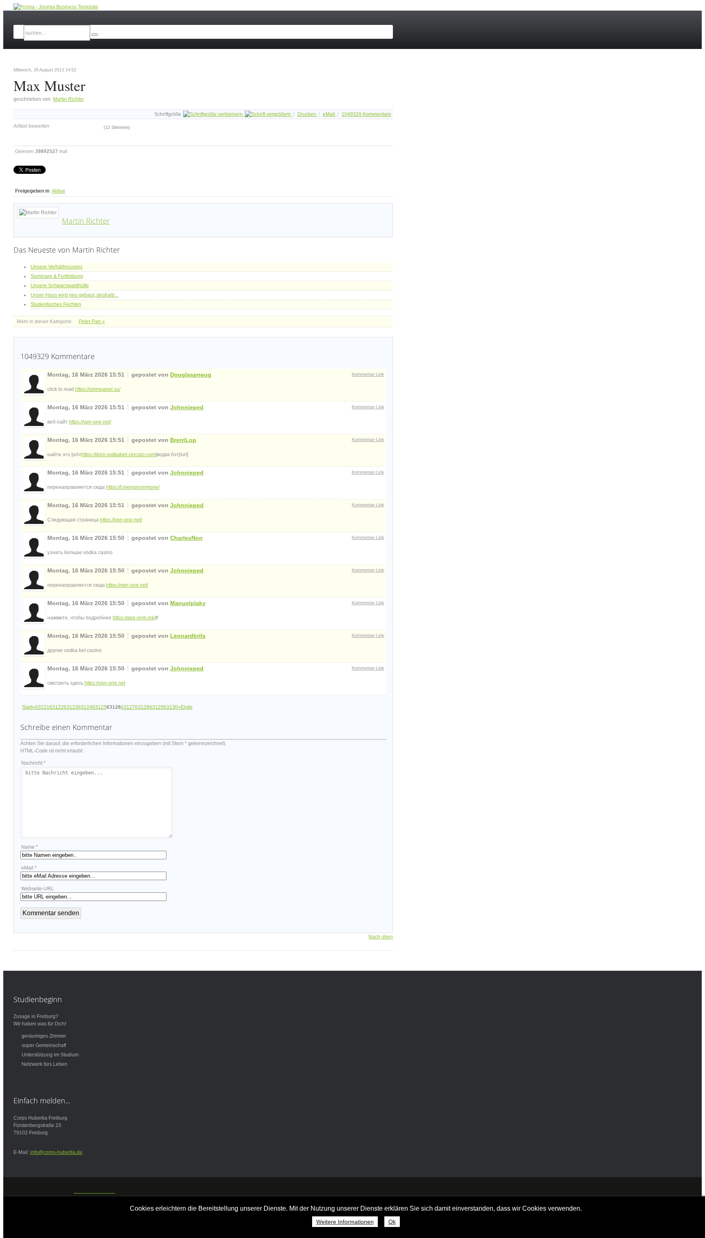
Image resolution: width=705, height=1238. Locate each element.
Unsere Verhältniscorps (56, 267)
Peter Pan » (92, 321)
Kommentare (366, 114)
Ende (187, 707)
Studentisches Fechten (56, 304)
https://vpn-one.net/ (90, 422)
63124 (85, 707)
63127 (128, 707)
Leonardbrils (188, 635)
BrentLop (183, 440)
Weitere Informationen (345, 1221)
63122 (56, 707)
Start (27, 707)
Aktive (58, 191)
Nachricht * (33, 763)
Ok (392, 1221)
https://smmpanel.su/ (97, 389)
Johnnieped (187, 407)
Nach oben (380, 937)
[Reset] (94, 34)
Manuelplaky (188, 603)
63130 (171, 707)
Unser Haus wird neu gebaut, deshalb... (74, 295)
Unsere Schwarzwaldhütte (60, 285)
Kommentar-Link (368, 374)
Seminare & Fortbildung (57, 276)
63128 (142, 707)
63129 (156, 707)
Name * (29, 847)
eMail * (29, 868)
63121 (42, 707)
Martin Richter (68, 99)
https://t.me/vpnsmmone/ (133, 487)
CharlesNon (186, 538)
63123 (71, 707)
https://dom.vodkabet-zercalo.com (118, 454)
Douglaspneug (190, 374)
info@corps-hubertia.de (56, 1152)
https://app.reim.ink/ (134, 618)
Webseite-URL (37, 889)
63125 (99, 707)
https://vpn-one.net (104, 683)
